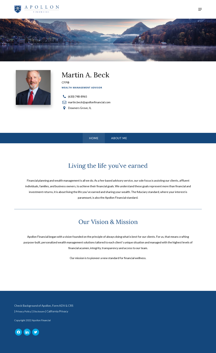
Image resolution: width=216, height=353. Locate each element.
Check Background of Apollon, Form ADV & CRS (43, 305)
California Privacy (57, 311)
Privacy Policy (23, 311)
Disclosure (39, 311)
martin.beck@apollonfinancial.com (89, 102)
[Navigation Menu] (200, 9)
